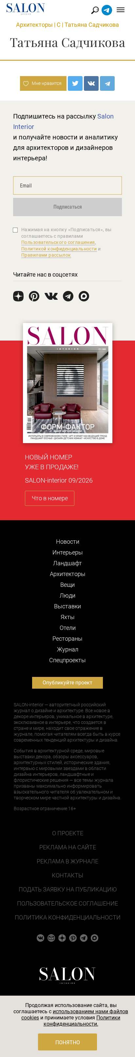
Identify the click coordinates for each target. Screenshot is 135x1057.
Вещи (67, 584)
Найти (95, 10)
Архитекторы (34, 24)
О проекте (67, 833)
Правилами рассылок (46, 255)
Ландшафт (67, 563)
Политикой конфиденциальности (59, 248)
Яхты (68, 617)
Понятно (67, 1042)
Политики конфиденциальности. (82, 1021)
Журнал (67, 649)
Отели (68, 627)
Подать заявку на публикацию (68, 889)
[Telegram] (107, 83)
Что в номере (50, 498)
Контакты (67, 875)
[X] (75, 83)
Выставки (67, 606)
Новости (67, 541)
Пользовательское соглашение (67, 903)
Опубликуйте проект (67, 683)
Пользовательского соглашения (58, 242)
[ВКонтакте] (91, 83)
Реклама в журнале (67, 861)
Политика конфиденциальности (68, 917)
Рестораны (67, 638)
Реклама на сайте (67, 847)
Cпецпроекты (67, 660)
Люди (67, 595)
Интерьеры (67, 552)
